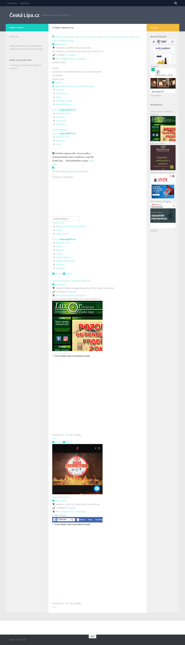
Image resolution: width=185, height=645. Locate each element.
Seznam (58, 273)
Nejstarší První (63, 113)
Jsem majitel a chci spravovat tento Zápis (74, 86)
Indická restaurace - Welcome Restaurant (71, 280)
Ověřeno (60, 264)
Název (59, 246)
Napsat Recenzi (59, 129)
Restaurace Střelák (61, 353)
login (67, 171)
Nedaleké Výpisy (63, 104)
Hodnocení (61, 120)
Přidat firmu (12, 3)
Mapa (58, 97)
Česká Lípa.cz (24, 15)
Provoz (59, 253)
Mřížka (68, 273)
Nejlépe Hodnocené (65, 260)
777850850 (71, 507)
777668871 (71, 55)
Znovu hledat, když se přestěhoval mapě (72, 356)
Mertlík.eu (154, 230)
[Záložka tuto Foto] (53, 167)
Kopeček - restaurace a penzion (162, 172)
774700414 (71, 291)
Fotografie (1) (62, 93)
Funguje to (155, 66)
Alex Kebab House (60, 497)
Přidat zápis (13, 36)
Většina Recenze (63, 257)
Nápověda (24, 3)
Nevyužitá (60, 268)
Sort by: (63, 109)
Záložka (58, 82)
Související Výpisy (64, 100)
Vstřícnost (61, 124)
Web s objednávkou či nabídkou (71, 58)
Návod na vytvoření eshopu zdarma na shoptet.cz (25, 66)
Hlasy (58, 144)
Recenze (60, 89)
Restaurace (60, 44)
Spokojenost (155, 95)
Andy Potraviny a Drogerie (160, 201)
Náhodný (60, 117)
